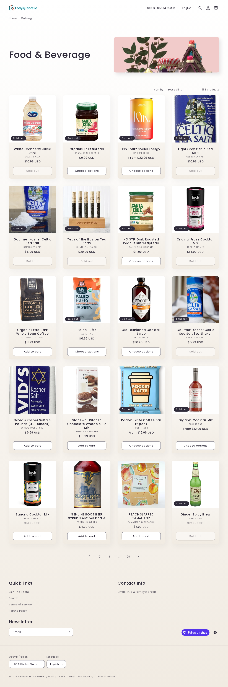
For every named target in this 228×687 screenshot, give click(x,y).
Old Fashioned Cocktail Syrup (141, 332)
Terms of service (106, 676)
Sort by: (159, 89)
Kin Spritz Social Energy (141, 149)
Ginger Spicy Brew (195, 514)
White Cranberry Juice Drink (32, 151)
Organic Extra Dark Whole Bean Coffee (32, 332)
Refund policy (66, 676)
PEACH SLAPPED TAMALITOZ (141, 516)
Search (13, 598)
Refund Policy (18, 611)
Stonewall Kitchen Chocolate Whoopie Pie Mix (87, 423)
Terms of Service (20, 604)
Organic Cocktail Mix (195, 420)
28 (128, 556)
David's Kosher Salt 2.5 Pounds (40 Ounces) (32, 422)
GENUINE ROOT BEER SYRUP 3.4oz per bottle (86, 516)
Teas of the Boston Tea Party (86, 241)
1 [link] (89, 556)
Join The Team (19, 592)
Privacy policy (85, 676)
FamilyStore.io (26, 676)
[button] (200, 8)
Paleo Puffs (86, 330)
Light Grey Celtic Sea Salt (195, 151)
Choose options (87, 171)
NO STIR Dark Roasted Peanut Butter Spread (141, 241)
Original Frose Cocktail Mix (195, 241)
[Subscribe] (69, 632)
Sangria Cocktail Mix (32, 514)
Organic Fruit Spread (87, 149)
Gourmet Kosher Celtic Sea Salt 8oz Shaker (195, 332)
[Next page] (138, 557)
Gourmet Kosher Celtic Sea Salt (32, 241)
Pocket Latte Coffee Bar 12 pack (141, 422)
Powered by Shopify (45, 676)
